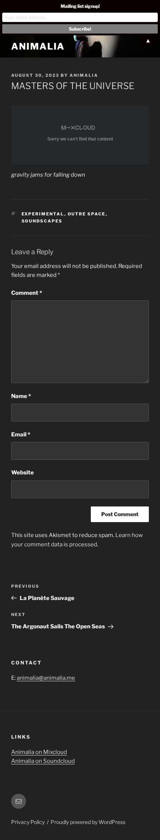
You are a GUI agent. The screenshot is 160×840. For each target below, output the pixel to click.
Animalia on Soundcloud (43, 761)
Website (22, 472)
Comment (26, 293)
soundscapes (42, 221)
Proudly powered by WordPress (88, 822)
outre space (87, 214)
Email (20, 434)
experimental (43, 214)
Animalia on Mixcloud (39, 752)
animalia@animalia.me (46, 678)
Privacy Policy (28, 822)
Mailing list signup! (80, 6)
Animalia (38, 46)
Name (21, 396)
